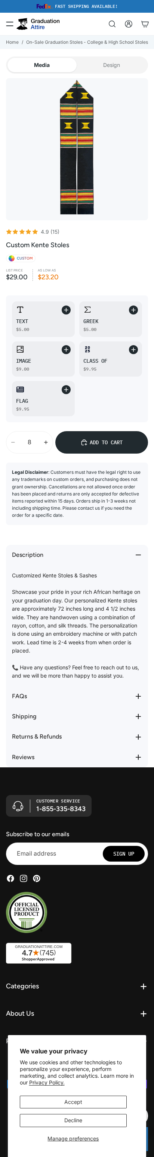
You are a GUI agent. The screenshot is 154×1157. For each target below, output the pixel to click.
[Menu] (9, 24)
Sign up (123, 853)
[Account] (128, 24)
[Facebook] (10, 878)
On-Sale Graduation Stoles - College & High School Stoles (87, 42)
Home (12, 42)
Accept (73, 1102)
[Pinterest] (36, 878)
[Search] (112, 24)
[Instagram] (23, 878)
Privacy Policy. (47, 1082)
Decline (73, 1120)
